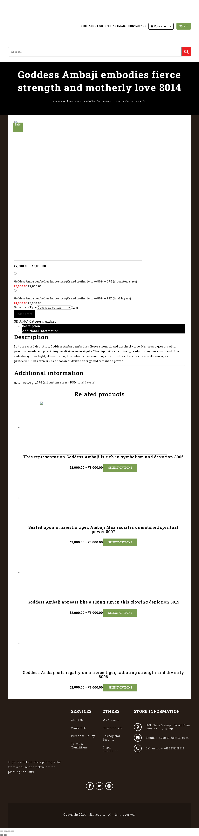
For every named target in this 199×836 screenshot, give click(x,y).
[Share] (5, 831)
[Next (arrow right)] (5, 835)
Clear (74, 307)
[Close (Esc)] (1, 831)
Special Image (115, 26)
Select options (120, 467)
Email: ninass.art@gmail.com (167, 738)
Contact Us (137, 26)
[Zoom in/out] (12, 831)
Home (82, 26)
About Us (96, 26)
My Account (111, 720)
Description (31, 326)
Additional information (40, 331)
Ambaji (50, 321)
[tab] (103, 326)
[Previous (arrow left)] (1, 835)
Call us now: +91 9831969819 (165, 748)
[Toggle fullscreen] (8, 831)
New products (112, 728)
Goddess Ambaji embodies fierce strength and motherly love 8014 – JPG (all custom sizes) (75, 281)
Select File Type (25, 307)
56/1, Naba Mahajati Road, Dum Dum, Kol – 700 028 (168, 727)
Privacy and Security (111, 737)
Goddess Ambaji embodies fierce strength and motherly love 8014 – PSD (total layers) (72, 298)
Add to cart (24, 314)
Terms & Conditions (79, 745)
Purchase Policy (83, 736)
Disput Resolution (110, 749)
